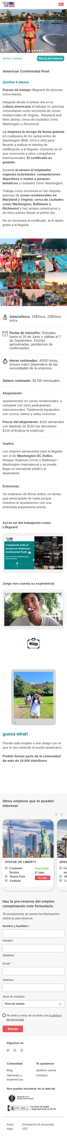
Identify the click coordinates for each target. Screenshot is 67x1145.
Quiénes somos (46, 1070)
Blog (9, 1070)
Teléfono (9, 980)
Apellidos (8, 955)
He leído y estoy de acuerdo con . (34, 1017)
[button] (56, 814)
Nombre (8, 940)
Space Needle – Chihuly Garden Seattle (28, 862)
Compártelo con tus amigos (29, 773)
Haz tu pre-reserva (51, 58)
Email (7, 963)
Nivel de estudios (14, 996)
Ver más (42, 877)
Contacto (42, 1075)
